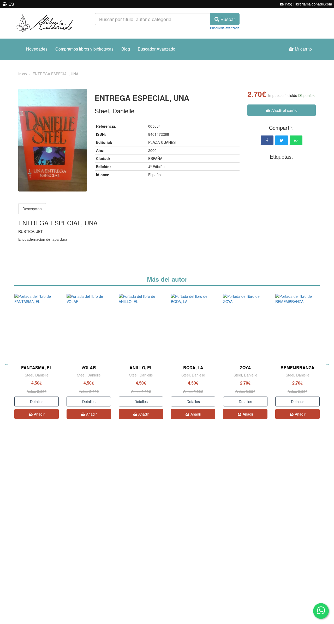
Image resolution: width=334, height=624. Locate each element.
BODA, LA (193, 367)
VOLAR (88, 367)
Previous (6, 363)
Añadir (39, 414)
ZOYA (245, 367)
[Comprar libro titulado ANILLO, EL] (141, 327)
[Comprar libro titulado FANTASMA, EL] (36, 327)
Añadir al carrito (283, 110)
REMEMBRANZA (297, 367)
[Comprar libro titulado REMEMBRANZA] (297, 327)
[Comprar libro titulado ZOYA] (245, 327)
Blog (125, 49)
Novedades (36, 49)
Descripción (32, 208)
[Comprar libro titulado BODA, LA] (193, 327)
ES (11, 4)
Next (327, 363)
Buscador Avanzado (156, 49)
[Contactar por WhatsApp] (321, 611)
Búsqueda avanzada (225, 28)
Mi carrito (303, 49)
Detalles (36, 401)
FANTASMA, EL (36, 367)
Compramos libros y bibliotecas (84, 49)
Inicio (22, 73)
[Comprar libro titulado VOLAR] (89, 327)
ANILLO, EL (141, 367)
